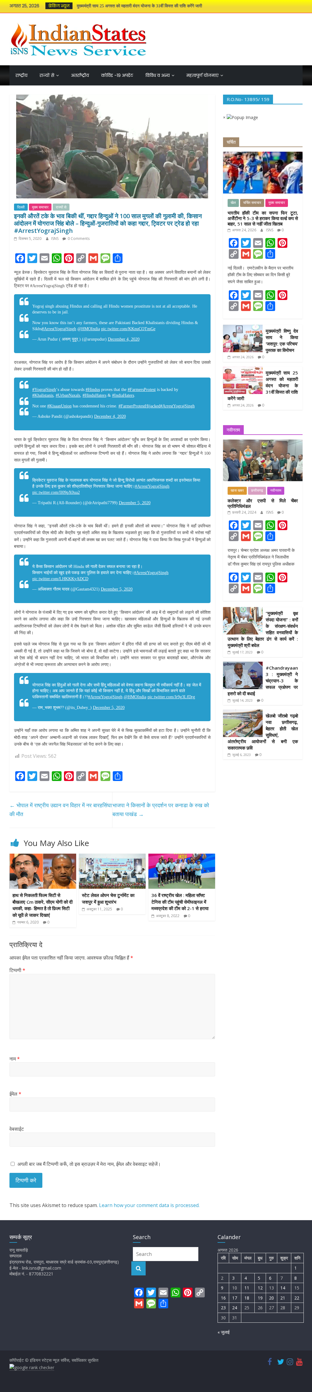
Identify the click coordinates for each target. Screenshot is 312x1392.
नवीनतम (275, 490)
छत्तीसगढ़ (257, 490)
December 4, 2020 (124, 339)
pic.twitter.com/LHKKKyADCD (60, 579)
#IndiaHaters (123, 395)
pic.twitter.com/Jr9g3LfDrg (171, 697)
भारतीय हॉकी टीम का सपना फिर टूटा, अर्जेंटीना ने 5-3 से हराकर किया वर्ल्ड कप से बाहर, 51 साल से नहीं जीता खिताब (263, 218)
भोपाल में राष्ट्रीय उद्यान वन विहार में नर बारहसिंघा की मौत (60, 809)
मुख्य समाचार (40, 207)
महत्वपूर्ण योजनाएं (202, 75)
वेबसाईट (16, 1129)
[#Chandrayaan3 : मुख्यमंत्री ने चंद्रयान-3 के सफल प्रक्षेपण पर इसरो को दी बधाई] (243, 665)
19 (260, 1298)
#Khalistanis (42, 395)
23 (223, 1308)
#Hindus (93, 389)
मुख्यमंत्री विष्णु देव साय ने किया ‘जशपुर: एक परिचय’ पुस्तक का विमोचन (282, 340)
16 (223, 1298)
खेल (233, 203)
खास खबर (237, 490)
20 (271, 1298)
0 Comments (78, 238)
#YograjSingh (44, 389)
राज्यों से (47, 75)
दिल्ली (21, 207)
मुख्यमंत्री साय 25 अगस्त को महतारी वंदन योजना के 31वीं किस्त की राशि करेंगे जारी (139, 6)
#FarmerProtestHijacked (139, 406)
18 (246, 1298)
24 (234, 1308)
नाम (14, 1058)
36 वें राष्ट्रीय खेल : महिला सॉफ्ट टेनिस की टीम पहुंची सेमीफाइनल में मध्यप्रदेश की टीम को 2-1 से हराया (179, 901)
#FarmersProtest (142, 389)
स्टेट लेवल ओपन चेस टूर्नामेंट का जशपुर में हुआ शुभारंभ (108, 898)
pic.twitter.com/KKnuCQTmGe (128, 329)
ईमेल (15, 1093)
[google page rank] (31, 1368)
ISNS (55, 238)
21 (282, 1298)
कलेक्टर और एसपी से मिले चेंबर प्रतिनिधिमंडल (263, 503)
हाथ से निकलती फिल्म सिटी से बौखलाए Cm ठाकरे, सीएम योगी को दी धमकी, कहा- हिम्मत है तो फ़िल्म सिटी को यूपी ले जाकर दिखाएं (42, 905)
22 (296, 1298)
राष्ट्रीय (21, 75)
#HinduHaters (94, 395)
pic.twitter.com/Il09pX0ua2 (56, 492)
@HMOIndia (88, 329)
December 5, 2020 (135, 503)
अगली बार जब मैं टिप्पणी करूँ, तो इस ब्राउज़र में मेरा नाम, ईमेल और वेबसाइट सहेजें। (89, 1164)
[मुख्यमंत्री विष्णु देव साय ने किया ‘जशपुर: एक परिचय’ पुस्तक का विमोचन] (243, 328)
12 (260, 1288)
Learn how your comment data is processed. (149, 1205)
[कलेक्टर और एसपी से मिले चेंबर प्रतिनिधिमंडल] (263, 443)
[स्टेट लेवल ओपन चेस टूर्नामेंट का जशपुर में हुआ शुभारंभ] (112, 857)
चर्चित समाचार (252, 203)
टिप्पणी (17, 970)
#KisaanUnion (59, 406)
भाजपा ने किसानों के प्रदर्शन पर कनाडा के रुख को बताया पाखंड (160, 809)
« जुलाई (224, 1332)
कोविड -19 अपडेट (117, 75)
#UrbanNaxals (68, 395)
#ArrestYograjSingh (59, 329)
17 (234, 1298)
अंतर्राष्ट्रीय (80, 75)
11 (246, 1288)
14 (282, 1288)
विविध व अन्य (157, 75)
